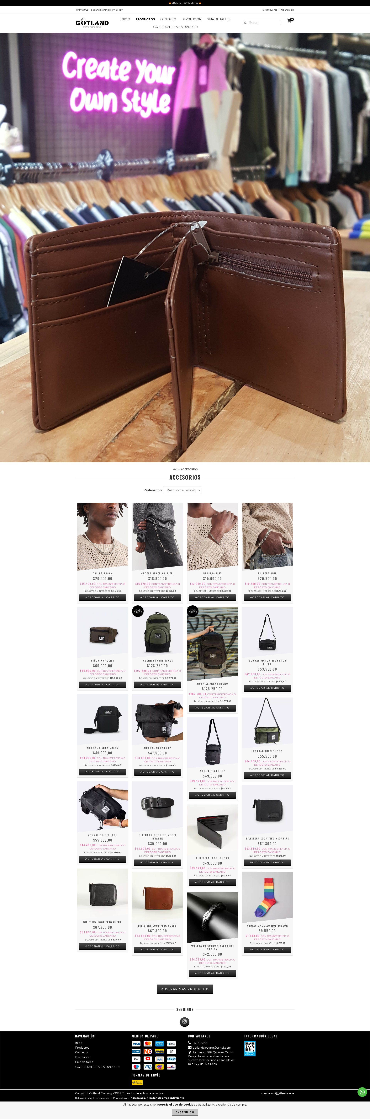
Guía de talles (218, 19)
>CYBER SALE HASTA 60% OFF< (175, 27)
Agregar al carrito (102, 597)
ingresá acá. (137, 1097)
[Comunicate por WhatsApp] (362, 1092)
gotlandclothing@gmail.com (107, 9)
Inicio (125, 19)
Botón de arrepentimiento (166, 1097)
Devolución (191, 19)
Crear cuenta (270, 9)
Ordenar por (153, 490)
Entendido (185, 1112)
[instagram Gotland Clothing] (184, 1022)
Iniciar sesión (287, 9)
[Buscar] (244, 22)
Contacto (168, 19)
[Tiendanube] (278, 1094)
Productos (145, 19)
